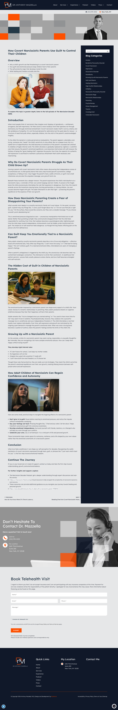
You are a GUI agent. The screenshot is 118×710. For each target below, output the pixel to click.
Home (38, 665)
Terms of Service (53, 624)
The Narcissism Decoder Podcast (21, 475)
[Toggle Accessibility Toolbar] (3, 706)
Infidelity (88, 89)
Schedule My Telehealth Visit (20, 619)
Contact (38, 686)
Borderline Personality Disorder (95, 63)
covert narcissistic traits (31, 169)
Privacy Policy (43, 624)
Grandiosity (89, 74)
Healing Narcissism (91, 83)
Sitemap (104, 696)
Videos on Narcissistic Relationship (20, 480)
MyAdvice (54, 696)
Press (38, 683)
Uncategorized (90, 112)
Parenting (89, 100)
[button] (67, 5)
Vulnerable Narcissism (92, 115)
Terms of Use (98, 696)
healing (29, 151)
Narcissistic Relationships (93, 97)
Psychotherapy (90, 103)
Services (39, 671)
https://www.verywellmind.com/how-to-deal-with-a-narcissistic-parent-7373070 (34, 489)
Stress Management (92, 106)
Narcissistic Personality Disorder (95, 92)
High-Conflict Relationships (94, 86)
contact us (43, 464)
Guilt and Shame (91, 80)
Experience (39, 674)
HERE (10, 114)
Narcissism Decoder (67, 112)
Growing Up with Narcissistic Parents (97, 77)
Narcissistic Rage (91, 94)
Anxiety (88, 60)
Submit (16, 630)
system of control (22, 328)
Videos (38, 680)
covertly (32, 205)
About (38, 668)
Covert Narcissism (91, 66)
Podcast (39, 677)
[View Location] (100, 12)
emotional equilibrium (24, 364)
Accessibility (81, 696)
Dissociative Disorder (92, 71)
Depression (89, 69)
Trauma (88, 109)
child (14, 140)
